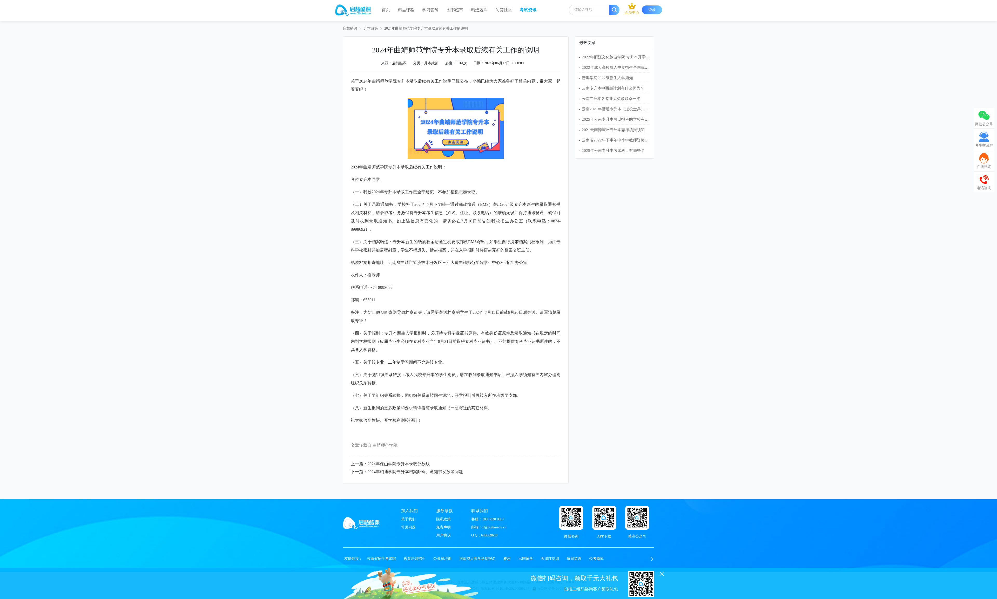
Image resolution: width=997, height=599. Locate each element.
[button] (652, 559)
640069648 (489, 535)
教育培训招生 (415, 559)
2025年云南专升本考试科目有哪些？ (613, 150)
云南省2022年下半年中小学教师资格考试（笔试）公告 (629, 140)
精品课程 (406, 10)
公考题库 (596, 559)
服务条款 (444, 510)
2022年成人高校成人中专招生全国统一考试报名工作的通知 (633, 67)
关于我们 (408, 519)
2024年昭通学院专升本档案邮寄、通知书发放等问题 (415, 471)
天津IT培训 (550, 559)
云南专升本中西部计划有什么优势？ (613, 88)
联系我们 (479, 510)
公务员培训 (442, 559)
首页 (386, 10)
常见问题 (408, 527)
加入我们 (409, 510)
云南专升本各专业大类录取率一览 (611, 99)
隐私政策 (443, 519)
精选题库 (479, 10)
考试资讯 (528, 10)
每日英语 (574, 559)
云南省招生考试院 (381, 559)
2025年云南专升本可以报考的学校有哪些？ (619, 119)
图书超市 (455, 10)
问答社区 (503, 10)
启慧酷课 (350, 28)
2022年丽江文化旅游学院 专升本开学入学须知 (621, 57)
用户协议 (443, 535)
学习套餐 (430, 10)
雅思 (507, 559)
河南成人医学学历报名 (477, 559)
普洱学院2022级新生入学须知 (607, 78)
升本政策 (370, 28)
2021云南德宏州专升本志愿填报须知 (613, 130)
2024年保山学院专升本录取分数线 (398, 464)
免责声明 (443, 527)
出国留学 (525, 559)
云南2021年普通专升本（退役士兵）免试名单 (621, 109)
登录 (652, 10)
